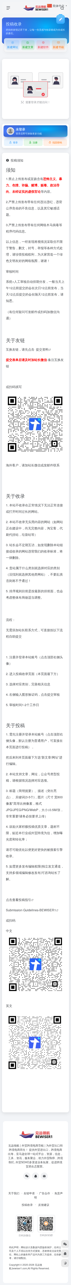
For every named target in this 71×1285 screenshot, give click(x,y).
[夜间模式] (65, 1263)
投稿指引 (25, 899)
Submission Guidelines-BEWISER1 (31, 910)
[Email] (44, 1176)
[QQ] (35, 1176)
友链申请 (29, 1193)
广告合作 (44, 1193)
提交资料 (42, 349)
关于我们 (13, 1193)
